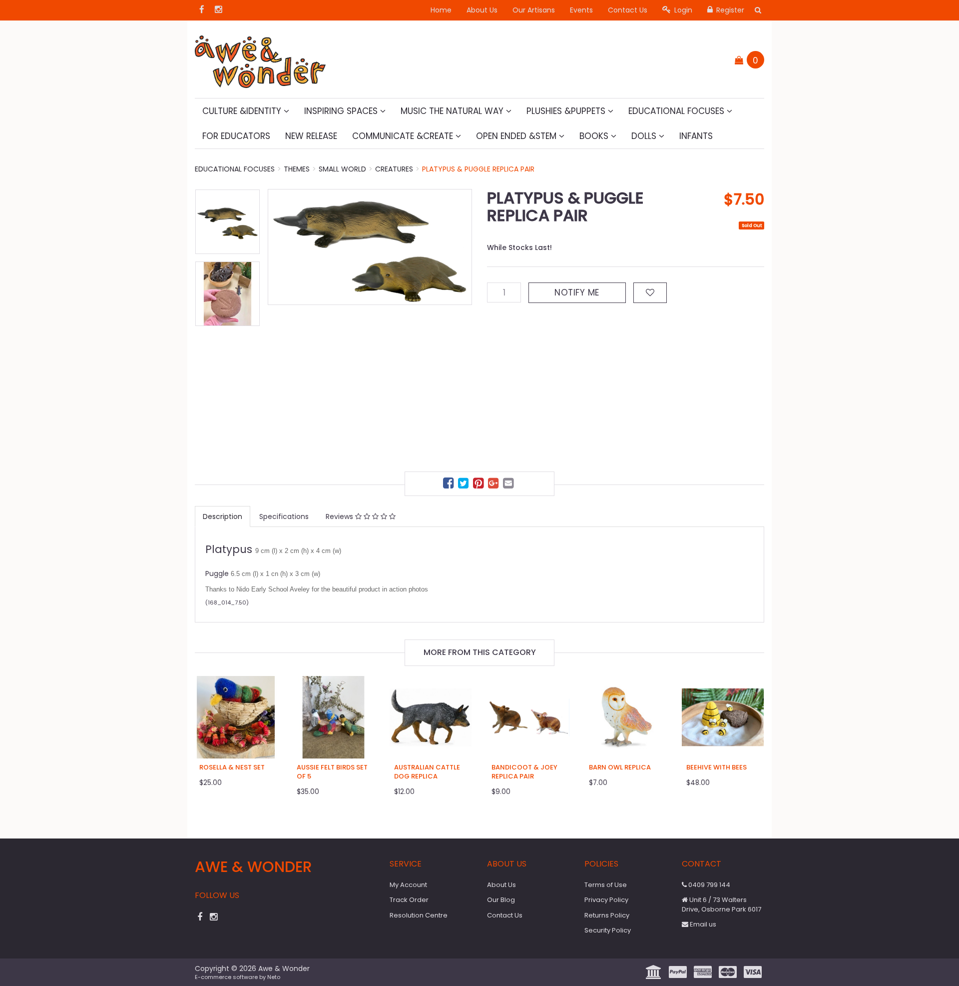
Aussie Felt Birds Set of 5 (332, 771)
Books (595, 136)
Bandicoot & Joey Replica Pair (524, 771)
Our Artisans (533, 10)
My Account (408, 885)
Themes (297, 169)
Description (222, 517)
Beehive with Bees (716, 767)
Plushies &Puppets (567, 111)
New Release (311, 136)
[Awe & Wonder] (260, 58)
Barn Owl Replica (620, 767)
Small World (342, 169)
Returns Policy (606, 915)
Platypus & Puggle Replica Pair (478, 169)
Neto (273, 977)
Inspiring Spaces (342, 111)
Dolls (645, 136)
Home (441, 10)
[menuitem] (449, 484)
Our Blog (501, 899)
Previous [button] (280, 325)
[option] (370, 247)
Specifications (284, 517)
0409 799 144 (708, 885)
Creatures (394, 169)
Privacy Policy (606, 899)
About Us (482, 10)
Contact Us (627, 10)
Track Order (409, 899)
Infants (696, 136)
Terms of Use (605, 885)
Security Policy (607, 930)
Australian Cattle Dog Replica (427, 771)
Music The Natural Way (453, 111)
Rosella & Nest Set (232, 767)
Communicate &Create (404, 136)
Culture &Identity (243, 111)
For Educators (236, 136)
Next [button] (459, 325)
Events (581, 10)
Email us (702, 924)
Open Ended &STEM (517, 136)
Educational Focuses (677, 111)
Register (729, 10)
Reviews (340, 517)
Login (682, 10)
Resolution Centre (419, 915)
